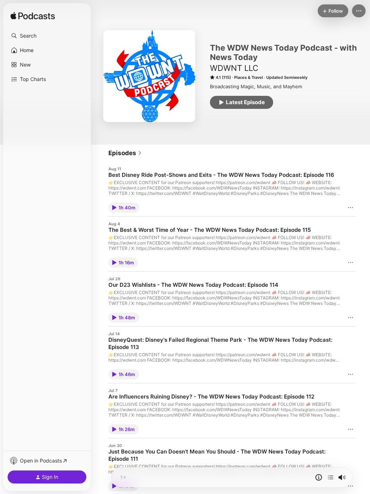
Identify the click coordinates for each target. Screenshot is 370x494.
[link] (125, 153)
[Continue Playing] (330, 477)
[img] (32, 16)
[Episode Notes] (318, 477)
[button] (47, 36)
